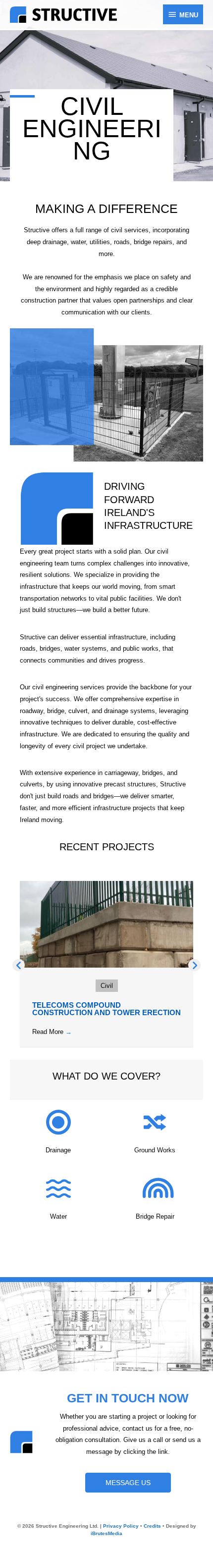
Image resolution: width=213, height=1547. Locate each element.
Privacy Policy (121, 1526)
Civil (107, 985)
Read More (52, 1031)
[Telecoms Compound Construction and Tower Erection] (106, 924)
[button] (18, 965)
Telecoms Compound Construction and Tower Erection (106, 1009)
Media (106, 1533)
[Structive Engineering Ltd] (63, 14)
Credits (152, 1526)
